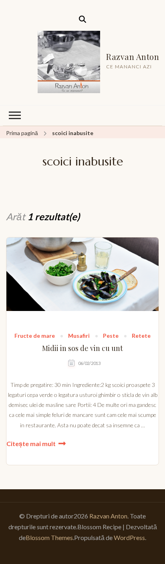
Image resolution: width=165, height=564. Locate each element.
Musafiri (79, 336)
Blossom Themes (49, 537)
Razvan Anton (132, 56)
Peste (111, 336)
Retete (141, 336)
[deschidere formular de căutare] (82, 19)
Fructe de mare (34, 336)
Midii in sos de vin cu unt (82, 348)
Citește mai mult (31, 443)
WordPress (129, 537)
